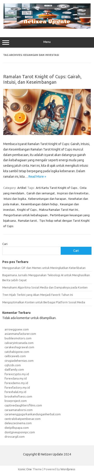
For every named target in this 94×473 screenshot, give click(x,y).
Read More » (37, 176)
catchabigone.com (17, 351)
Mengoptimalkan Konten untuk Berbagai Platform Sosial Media (43, 302)
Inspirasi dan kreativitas (73, 193)
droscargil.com (15, 436)
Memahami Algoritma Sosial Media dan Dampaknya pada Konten (45, 287)
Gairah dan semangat (40, 193)
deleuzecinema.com (18, 423)
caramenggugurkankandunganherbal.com (33, 414)
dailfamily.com (14, 369)
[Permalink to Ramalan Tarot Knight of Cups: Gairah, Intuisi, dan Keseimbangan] (47, 134)
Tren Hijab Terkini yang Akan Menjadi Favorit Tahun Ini (37, 294)
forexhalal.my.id (15, 392)
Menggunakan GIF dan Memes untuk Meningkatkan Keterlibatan (44, 267)
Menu (47, 42)
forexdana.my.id (16, 378)
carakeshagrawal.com (19, 347)
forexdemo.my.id (16, 383)
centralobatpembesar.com (23, 419)
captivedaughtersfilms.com (23, 405)
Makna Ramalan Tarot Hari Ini (58, 209)
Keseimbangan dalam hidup (39, 204)
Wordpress (67, 469)
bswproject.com (16, 401)
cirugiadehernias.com (19, 360)
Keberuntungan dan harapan (47, 198)
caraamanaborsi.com (19, 410)
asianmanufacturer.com (20, 333)
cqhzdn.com (13, 365)
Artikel (21, 187)
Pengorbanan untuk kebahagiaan (26, 215)
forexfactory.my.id (17, 387)
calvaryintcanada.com (19, 343)
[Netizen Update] (47, 27)
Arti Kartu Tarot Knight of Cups (56, 187)
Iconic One (25, 469)
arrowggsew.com (17, 329)
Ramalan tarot (27, 220)
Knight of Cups (27, 209)
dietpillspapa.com (17, 427)
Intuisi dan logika (15, 198)
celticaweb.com (15, 356)
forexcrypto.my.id (17, 374)
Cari (5, 243)
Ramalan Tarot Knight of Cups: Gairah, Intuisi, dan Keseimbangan (42, 79)
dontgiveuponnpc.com (20, 432)
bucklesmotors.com (18, 338)
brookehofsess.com (18, 396)
